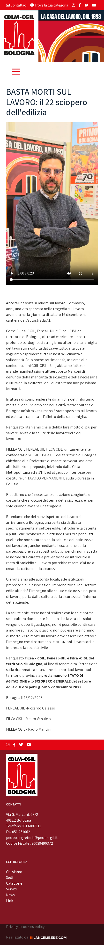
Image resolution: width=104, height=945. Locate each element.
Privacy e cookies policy (25, 926)
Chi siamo (14, 871)
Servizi (11, 889)
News (10, 894)
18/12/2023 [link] (33, 697)
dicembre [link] (74, 314)
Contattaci (18, 5)
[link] (66, 687)
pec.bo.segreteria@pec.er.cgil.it (32, 837)
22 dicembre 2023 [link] (66, 687)
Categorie (14, 883)
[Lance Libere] (50, 937)
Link (9, 900)
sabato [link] (55, 314)
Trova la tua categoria (51, 5)
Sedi (9, 877)
